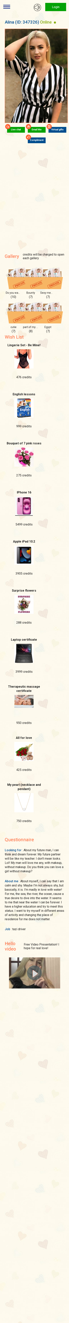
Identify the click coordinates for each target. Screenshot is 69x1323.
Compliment (37, 140)
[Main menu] (7, 7)
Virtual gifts (57, 129)
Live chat (16, 129)
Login (55, 7)
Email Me (37, 129)
